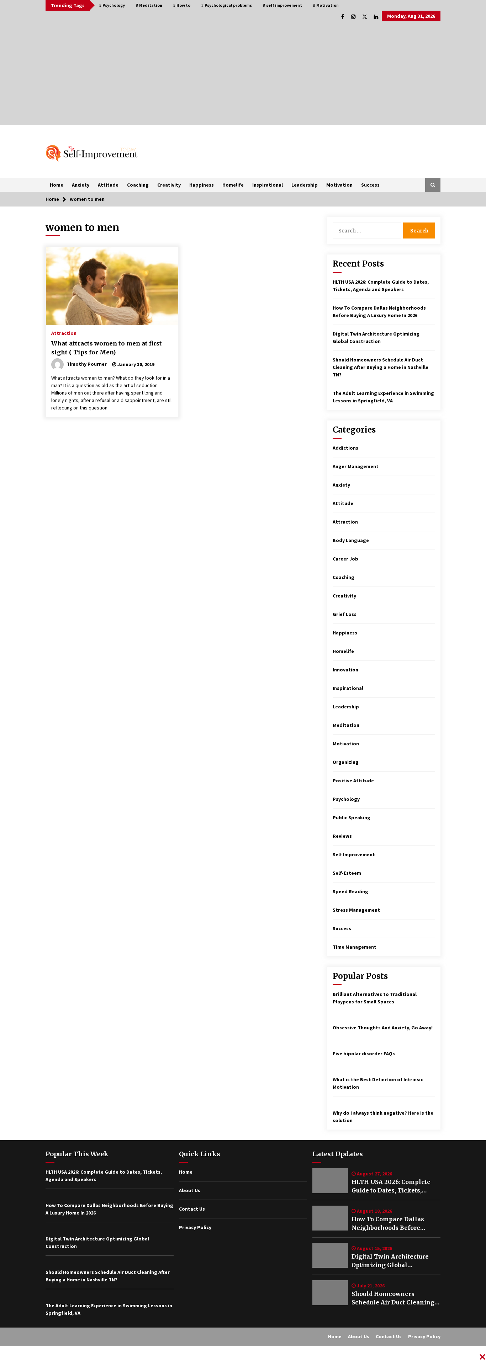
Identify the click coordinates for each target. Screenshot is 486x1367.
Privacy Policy (195, 1227)
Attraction (63, 333)
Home (56, 185)
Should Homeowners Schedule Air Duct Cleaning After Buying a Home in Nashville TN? (380, 367)
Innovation (345, 669)
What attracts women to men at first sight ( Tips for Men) (106, 348)
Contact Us (192, 1209)
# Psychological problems (226, 5)
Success (370, 185)
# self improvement (282, 5)
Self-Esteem (347, 873)
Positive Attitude (353, 780)
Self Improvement (354, 854)
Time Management (354, 947)
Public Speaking (351, 817)
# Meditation (149, 5)
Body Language (351, 540)
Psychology (346, 799)
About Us (189, 1190)
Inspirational (267, 185)
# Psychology (112, 5)
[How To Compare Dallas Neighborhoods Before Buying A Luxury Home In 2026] (330, 1218)
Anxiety (80, 185)
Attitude (108, 185)
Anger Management (356, 466)
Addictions (345, 448)
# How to (181, 5)
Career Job (345, 559)
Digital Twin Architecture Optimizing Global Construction (390, 1261)
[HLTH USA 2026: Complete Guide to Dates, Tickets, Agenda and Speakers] (330, 1180)
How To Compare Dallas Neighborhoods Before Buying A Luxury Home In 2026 (390, 1224)
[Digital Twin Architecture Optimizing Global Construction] (330, 1255)
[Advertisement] (243, 75)
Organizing (346, 762)
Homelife (233, 185)
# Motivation (326, 5)
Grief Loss (344, 614)
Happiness (201, 185)
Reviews (342, 836)
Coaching (138, 185)
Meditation (346, 725)
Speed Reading (350, 891)
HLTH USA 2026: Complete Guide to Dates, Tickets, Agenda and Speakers (391, 1186)
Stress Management (356, 910)
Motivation (339, 185)
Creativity (169, 185)
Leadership (304, 185)
